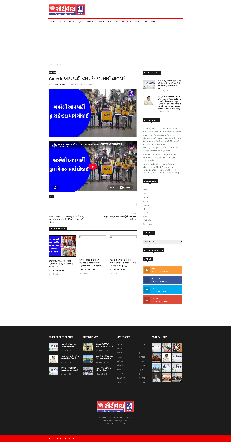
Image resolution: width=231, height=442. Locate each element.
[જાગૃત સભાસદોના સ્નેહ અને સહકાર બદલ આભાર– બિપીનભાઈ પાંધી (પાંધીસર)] (156, 382)
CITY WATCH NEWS (58, 84)
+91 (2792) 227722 (118, 424)
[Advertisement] (115, 43)
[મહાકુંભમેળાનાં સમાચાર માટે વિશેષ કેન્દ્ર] (88, 371)
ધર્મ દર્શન (101, 21)
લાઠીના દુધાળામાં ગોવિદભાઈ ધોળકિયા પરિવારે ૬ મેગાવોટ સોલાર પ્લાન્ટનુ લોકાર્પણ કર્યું (123, 263)
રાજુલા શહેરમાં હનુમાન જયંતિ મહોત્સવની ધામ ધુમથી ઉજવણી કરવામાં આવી (61, 264)
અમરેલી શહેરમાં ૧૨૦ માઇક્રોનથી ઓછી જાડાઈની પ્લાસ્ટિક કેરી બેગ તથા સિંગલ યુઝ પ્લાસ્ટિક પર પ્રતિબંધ (162, 130)
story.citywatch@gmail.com (118, 421)
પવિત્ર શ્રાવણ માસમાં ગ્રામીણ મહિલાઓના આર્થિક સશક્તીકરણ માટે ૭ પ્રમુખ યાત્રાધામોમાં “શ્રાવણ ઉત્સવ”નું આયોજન (160, 157)
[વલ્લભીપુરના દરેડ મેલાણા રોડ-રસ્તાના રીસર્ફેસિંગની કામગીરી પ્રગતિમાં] (88, 359)
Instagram (149, 21)
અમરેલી (62, 21)
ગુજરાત (80, 21)
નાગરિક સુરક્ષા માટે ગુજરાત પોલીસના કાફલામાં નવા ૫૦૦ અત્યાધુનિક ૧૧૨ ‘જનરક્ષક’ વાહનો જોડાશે (161, 149)
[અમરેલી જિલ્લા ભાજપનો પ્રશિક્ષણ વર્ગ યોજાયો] (166, 382)
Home (52, 21)
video (145, 193)
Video (145, 189)
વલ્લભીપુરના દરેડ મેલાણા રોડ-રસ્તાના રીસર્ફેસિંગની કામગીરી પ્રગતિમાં (104, 358)
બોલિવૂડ (137, 21)
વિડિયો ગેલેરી (126, 21)
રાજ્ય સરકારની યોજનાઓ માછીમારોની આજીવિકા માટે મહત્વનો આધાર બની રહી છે (90, 263)
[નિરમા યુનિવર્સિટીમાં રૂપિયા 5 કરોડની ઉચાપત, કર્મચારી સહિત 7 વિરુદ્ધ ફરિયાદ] (88, 347)
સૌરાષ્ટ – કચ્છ (113, 21)
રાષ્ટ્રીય (71, 21)
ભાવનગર (90, 21)
